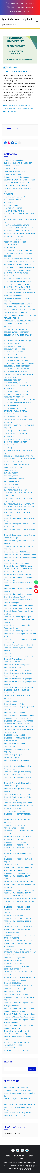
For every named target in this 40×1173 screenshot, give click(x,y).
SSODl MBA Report (11, 484)
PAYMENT (20, 1158)
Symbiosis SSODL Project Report (16, 994)
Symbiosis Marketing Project (14, 704)
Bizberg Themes (25, 1168)
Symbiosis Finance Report (13, 653)
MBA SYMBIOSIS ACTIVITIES (14, 211)
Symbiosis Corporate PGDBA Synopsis (18, 566)
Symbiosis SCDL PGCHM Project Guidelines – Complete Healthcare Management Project (20, 1107)
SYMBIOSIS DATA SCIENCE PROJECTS (17, 574)
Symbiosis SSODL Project (13, 991)
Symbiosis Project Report (13, 755)
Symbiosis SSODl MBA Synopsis (15, 989)
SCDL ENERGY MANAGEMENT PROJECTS (18, 340)
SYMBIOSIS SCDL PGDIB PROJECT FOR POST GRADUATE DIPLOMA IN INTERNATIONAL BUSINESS (20, 901)
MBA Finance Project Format (14, 197)
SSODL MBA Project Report (14, 479)
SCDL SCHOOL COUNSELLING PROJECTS (18, 456)
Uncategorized (9, 1048)
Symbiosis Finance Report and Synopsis (18, 656)
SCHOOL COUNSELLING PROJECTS (16, 464)
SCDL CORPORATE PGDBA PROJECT (17, 329)
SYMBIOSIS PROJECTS (12, 758)
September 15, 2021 (10, 67)
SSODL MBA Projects (11, 481)
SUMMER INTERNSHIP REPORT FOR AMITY (19, 504)
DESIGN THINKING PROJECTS (14, 171)
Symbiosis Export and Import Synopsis (18, 631)
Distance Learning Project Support (16, 177)
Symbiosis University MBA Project (16, 1031)
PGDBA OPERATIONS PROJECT (15, 242)
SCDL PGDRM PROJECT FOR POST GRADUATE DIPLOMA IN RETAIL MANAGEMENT (16, 411)
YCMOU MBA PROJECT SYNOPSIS (16, 1051)
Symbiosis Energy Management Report (18, 605)
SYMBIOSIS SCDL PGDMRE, (14, 915)
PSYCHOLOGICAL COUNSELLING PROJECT (19, 321)
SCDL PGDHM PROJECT (12, 380)
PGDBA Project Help (11, 245)
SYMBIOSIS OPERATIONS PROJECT (16, 724)
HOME (30, 1155)
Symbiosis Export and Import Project (17, 617)
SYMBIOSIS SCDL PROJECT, (13, 960)
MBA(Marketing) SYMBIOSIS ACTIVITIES (18, 228)
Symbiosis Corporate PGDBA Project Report (20, 555)
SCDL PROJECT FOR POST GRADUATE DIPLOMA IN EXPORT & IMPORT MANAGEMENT (17, 442)
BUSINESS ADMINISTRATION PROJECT (18, 163)
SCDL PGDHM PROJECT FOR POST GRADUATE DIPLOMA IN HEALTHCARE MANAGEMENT (18, 385)
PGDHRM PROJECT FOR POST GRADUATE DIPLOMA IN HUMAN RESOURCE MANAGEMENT (19, 273)
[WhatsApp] (36, 582)
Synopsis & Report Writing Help (15, 1034)
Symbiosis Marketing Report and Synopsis (19, 715)
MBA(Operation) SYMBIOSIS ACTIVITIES (18, 231)
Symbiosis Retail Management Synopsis (18, 805)
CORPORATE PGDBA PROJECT (14, 169)
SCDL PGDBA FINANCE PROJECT (15, 357)
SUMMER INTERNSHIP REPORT (15, 490)
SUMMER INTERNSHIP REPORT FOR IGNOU (20, 507)
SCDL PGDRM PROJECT (12, 405)
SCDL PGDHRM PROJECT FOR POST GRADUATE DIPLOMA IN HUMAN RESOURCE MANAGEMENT (16, 394)
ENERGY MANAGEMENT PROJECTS (16, 183)
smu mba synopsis (11, 476)
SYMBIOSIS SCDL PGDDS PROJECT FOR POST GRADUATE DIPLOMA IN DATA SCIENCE (18, 876)
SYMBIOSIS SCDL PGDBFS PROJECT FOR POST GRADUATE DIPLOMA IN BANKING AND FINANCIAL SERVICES (18, 867)
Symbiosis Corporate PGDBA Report (17, 563)
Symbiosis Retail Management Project (18, 794)
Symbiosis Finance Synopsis (14, 659)
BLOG (8, 1155)
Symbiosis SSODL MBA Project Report (18, 986)
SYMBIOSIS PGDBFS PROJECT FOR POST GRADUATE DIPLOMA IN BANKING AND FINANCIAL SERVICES (18, 729)
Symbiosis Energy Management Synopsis (19, 608)
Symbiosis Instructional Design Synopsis (19, 687)
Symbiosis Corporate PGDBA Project (17, 552)
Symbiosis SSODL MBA (12, 983)
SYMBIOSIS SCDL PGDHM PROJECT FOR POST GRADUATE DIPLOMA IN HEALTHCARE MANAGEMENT (20, 884)
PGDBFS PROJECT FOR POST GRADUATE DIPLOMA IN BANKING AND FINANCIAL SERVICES (18, 253)
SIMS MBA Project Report (13, 467)
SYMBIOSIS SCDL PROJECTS (14, 963)
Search (8, 1062)
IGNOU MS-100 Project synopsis (16, 185)
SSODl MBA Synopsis (11, 487)
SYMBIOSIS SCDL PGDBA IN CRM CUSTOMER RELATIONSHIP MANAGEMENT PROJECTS (19, 848)
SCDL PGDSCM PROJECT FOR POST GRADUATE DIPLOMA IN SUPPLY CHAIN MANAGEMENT (18, 419)
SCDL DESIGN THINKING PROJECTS (16, 332)
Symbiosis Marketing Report (14, 712)
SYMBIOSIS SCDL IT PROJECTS (15, 842)
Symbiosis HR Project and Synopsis (17, 664)
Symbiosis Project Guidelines (14, 743)
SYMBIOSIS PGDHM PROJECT (14, 735)
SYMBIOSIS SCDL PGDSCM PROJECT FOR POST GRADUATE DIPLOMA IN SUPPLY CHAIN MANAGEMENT (18, 929)
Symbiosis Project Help (12, 746)
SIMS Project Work (10, 470)
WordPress (31, 1165)
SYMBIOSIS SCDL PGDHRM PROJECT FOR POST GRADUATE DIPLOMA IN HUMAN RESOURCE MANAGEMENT (19, 893)
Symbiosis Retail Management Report (18, 803)
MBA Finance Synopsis (12, 200)
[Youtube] (36, 591)
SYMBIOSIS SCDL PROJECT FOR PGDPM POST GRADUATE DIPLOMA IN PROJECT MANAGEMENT (18, 943)
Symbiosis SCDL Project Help (14, 958)
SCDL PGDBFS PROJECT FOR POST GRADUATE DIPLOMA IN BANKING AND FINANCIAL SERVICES (18, 374)
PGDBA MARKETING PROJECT (14, 239)
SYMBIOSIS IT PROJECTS (13, 701)
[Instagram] (36, 586)
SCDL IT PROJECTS (10, 355)
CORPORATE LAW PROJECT (13, 166)
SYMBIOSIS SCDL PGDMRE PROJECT (17, 907)
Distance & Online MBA (12, 174)
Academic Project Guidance (14, 160)
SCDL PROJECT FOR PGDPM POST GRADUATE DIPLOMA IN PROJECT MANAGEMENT (16, 433)
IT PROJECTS (8, 194)
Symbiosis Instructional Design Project (18, 670)
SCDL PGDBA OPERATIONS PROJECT (17, 369)
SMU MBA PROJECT (11, 473)
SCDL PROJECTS (9, 448)
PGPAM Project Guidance (13, 295)
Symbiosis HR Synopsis (12, 667)
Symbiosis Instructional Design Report (18, 679)
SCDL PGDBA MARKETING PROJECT (17, 366)
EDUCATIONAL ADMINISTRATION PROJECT (19, 180)
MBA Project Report (11, 205)
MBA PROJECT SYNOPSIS (13, 208)
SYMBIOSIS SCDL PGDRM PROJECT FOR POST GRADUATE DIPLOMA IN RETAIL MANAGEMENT (18, 921)
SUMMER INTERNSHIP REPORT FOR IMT (18, 510)
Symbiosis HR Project (12, 662)
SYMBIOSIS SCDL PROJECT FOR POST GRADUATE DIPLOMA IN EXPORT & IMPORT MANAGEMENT (20, 952)
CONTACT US (19, 1155)
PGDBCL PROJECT (10, 247)
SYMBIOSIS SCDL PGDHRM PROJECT (18, 71)
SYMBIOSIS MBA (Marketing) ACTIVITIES (18, 721)
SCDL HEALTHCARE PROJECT (14, 346)
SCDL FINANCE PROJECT (13, 343)
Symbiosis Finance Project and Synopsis (19, 645)
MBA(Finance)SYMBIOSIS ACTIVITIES (17, 225)
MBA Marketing (9, 202)
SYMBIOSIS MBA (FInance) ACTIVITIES (17, 718)
